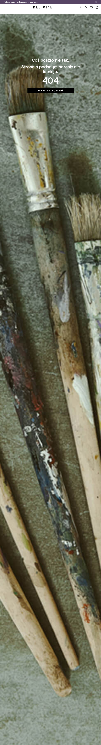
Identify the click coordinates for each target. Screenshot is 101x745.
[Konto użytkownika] (86, 7)
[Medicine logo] (42, 7)
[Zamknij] (96, 2)
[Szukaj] (81, 7)
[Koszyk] (96, 7)
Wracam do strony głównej (50, 90)
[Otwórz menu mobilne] (7, 7)
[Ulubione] (91, 7)
